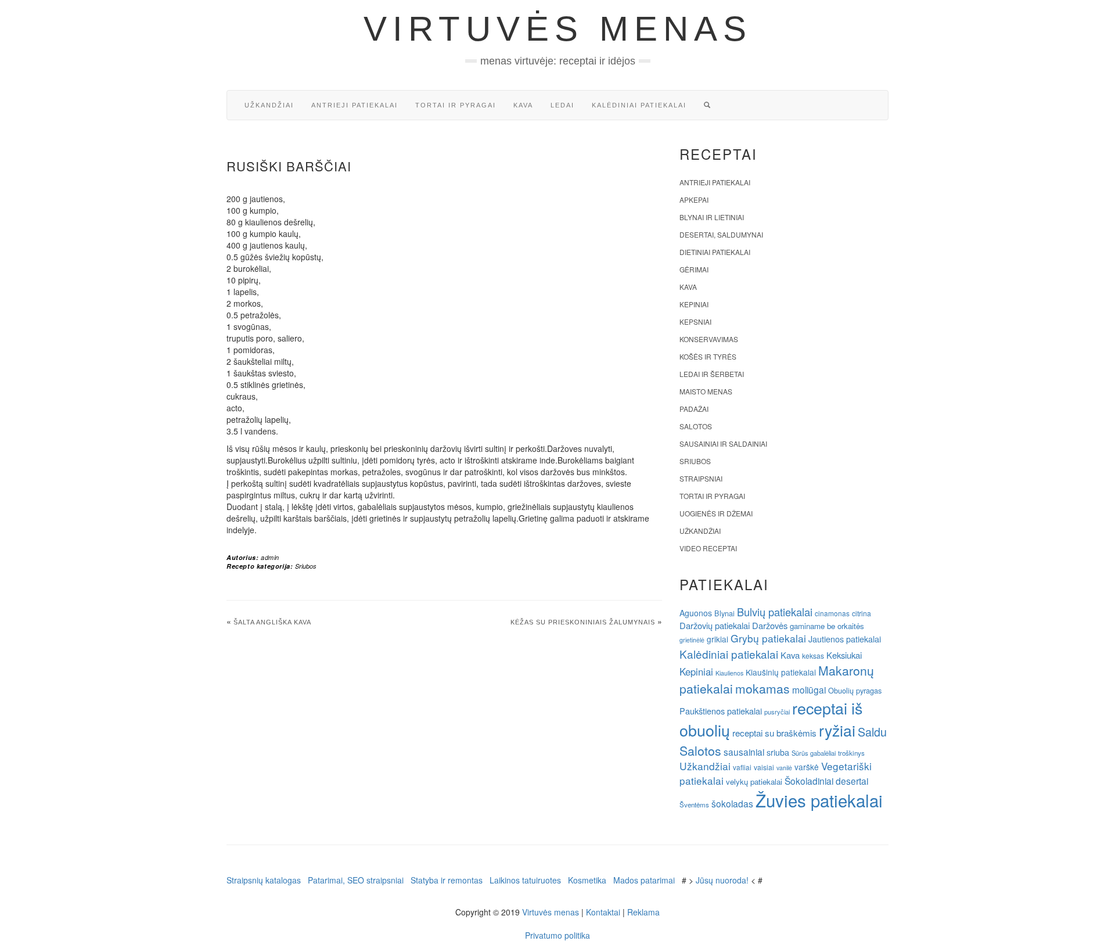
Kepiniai (693, 304)
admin (270, 557)
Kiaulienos (729, 673)
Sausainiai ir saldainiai (723, 443)
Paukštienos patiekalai (720, 711)
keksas (813, 655)
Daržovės (769, 625)
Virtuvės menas (558, 28)
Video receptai (708, 548)
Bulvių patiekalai (774, 611)
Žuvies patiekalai (819, 800)
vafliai (742, 767)
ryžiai (837, 730)
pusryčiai (777, 711)
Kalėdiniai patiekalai (639, 105)
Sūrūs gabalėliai (814, 752)
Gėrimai (693, 269)
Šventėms (694, 804)
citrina (861, 613)
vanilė (784, 767)
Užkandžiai (269, 105)
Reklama (643, 912)
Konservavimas (708, 339)
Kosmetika (587, 880)
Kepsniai (695, 321)
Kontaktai (603, 912)
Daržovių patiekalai (714, 625)
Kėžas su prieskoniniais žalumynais (582, 622)
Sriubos (305, 566)
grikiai (717, 639)
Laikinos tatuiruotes (525, 880)
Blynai (724, 613)
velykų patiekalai (754, 781)
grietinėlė (691, 639)
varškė (806, 767)
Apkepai (693, 199)
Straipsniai (700, 478)
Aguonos (695, 613)
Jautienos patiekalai (844, 639)
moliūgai (809, 689)
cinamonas (832, 613)
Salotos (695, 426)
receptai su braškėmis (774, 732)
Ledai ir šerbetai (711, 374)
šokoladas (732, 803)
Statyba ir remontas (447, 880)
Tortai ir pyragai (455, 105)
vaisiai (764, 767)
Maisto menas (705, 391)
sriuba (778, 752)
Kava (523, 105)
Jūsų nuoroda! (722, 880)
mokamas (762, 688)
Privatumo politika (557, 935)
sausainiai (744, 751)
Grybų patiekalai (768, 638)
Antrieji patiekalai (354, 105)
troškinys (851, 752)
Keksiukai (844, 655)
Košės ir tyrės (707, 356)
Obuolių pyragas (855, 690)
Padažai (693, 409)
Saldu (872, 731)
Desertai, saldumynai (721, 234)
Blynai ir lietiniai (711, 217)
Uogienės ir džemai (716, 513)
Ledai (562, 105)
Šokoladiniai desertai (826, 780)
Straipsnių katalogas (263, 880)
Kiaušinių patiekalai (781, 672)
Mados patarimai (644, 880)
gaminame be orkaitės (827, 625)
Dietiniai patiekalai (714, 252)
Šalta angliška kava (272, 622)
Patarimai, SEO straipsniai (356, 880)
